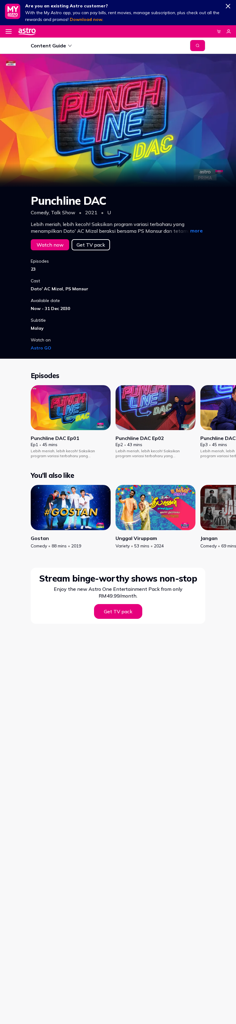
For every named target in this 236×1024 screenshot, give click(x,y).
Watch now (50, 245)
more (196, 231)
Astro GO (41, 348)
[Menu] (8, 31)
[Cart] (218, 31)
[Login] (228, 31)
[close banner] (228, 5)
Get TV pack (91, 245)
